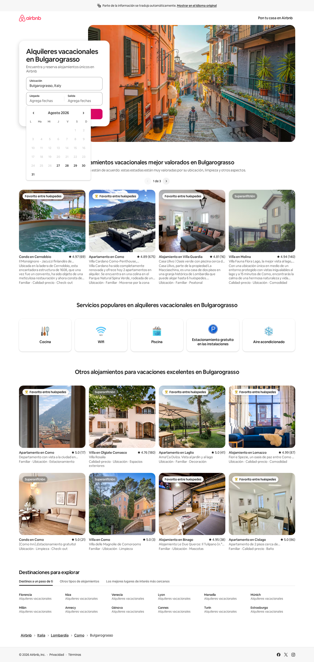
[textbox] (45, 100)
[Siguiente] (166, 181)
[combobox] (64, 85)
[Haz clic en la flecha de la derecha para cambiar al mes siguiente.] (83, 113)
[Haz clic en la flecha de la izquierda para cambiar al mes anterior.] (33, 113)
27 (58, 166)
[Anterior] (147, 181)
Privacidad (56, 655)
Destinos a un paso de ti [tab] (36, 581)
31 (33, 174)
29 (75, 166)
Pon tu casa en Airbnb (275, 18)
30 (83, 166)
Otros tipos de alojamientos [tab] (79, 581)
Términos (74, 655)
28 (67, 166)
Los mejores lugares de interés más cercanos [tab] (138, 581)
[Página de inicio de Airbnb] (30, 18)
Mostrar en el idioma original (197, 6)
